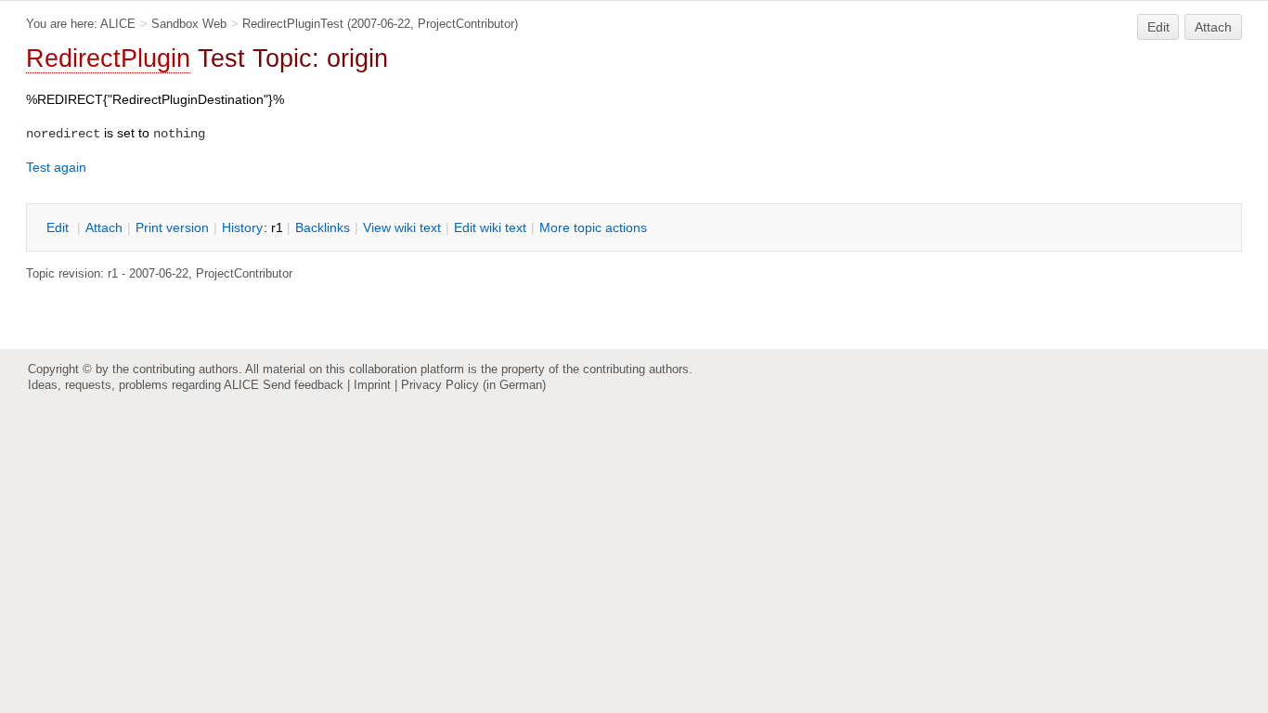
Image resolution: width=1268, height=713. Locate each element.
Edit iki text (490, 227)
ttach (104, 227)
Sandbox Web (188, 24)
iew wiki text (402, 227)
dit (59, 227)
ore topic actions (593, 227)
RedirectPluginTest (292, 24)
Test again (56, 167)
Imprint (372, 385)
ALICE (118, 24)
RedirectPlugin (108, 58)
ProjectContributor (466, 24)
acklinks (322, 227)
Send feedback (303, 385)
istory (242, 227)
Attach (1213, 26)
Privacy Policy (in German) (473, 385)
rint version (172, 227)
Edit (1158, 26)
